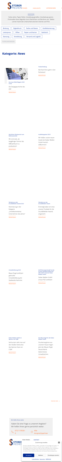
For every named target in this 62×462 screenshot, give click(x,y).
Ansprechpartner (41, 433)
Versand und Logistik (33, 37)
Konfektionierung (48, 28)
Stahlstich (44, 32)
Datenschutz (42, 459)
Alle (35, 430)
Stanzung (6, 37)
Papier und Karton (30, 32)
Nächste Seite (55, 401)
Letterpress (7, 32)
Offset (17, 32)
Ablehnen (40, 455)
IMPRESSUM (48, 459)
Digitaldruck (17, 28)
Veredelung (18, 37)
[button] (59, 442)
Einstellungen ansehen (53, 455)
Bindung (6, 28)
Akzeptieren (29, 455)
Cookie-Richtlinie (35, 459)
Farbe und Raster (32, 28)
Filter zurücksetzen (8, 41)
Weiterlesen (12, 92)
